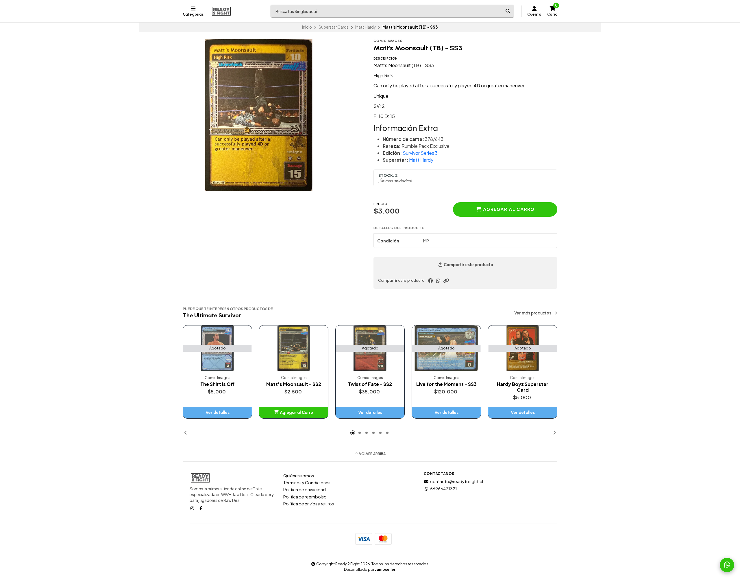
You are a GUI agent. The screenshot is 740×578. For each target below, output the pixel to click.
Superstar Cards (334, 27)
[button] (446, 280)
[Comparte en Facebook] (430, 280)
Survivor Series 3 (420, 153)
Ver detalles (218, 412)
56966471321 (443, 489)
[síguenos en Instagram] (193, 508)
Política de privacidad (304, 489)
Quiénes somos (298, 476)
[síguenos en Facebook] (201, 508)
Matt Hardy (365, 27)
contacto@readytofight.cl (456, 481)
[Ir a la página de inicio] (221, 11)
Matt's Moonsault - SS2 (293, 384)
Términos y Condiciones (306, 483)
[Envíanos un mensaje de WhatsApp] (727, 565)
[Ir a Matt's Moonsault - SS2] (293, 348)
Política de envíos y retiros (308, 504)
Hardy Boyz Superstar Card (522, 387)
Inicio (307, 27)
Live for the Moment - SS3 (446, 384)
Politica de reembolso (305, 497)
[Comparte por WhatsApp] (438, 280)
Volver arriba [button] (372, 454)
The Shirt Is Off (217, 384)
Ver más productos (533, 313)
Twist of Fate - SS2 (370, 384)
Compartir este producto (468, 264)
